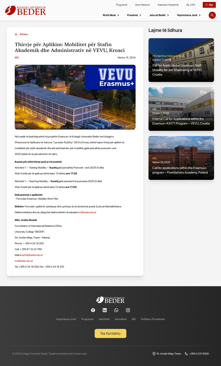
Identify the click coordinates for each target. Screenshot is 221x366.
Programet (121, 4)
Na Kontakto (110, 333)
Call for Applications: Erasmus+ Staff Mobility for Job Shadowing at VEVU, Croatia (177, 69)
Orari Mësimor (142, 4)
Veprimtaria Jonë (66, 319)
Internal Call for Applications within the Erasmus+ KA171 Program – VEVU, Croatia (181, 121)
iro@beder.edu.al (87, 212)
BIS (134, 319)
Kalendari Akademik (168, 4)
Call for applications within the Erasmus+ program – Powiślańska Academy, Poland (180, 170)
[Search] (212, 15)
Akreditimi (121, 319)
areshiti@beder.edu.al (31, 255)
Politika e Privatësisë (153, 319)
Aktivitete (104, 319)
